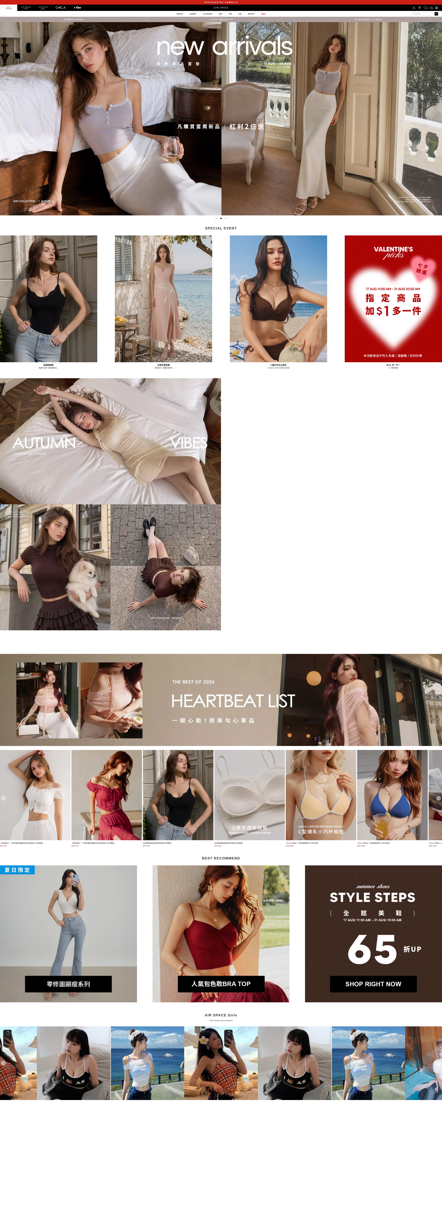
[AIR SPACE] (8, 8)
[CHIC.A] (60, 8)
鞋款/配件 (251, 14)
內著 (230, 14)
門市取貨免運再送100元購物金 (368, 19)
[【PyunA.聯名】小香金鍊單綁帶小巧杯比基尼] (321, 795)
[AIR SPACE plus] (43, 8)
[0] (430, 8)
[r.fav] (77, 8)
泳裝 (239, 14)
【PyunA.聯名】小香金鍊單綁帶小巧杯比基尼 (302, 843)
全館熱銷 (192, 14)
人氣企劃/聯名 (207, 14)
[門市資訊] (419, 8)
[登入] (414, 8)
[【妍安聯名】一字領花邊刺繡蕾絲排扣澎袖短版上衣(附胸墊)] (35, 795)
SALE (263, 14)
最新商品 (180, 14)
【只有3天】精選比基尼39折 (220, 19)
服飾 (220, 14)
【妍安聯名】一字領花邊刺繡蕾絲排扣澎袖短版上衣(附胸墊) (21, 843)
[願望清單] (425, 8)
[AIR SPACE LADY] (26, 8)
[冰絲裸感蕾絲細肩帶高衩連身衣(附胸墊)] (178, 795)
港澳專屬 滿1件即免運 (73, 19)
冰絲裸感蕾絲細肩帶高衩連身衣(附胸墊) (157, 843)
